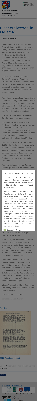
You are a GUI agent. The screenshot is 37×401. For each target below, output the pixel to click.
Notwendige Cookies (14, 230)
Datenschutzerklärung (11, 226)
